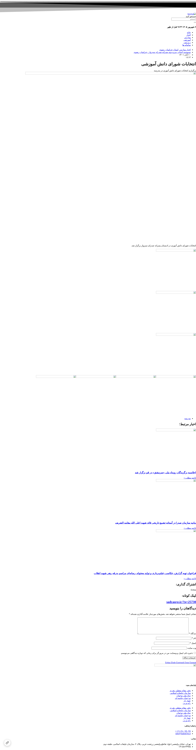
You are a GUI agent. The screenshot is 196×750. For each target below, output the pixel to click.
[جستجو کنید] (195, 22)
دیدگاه (192, 633)
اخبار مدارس (185, 50)
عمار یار (187, 701)
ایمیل (193, 643)
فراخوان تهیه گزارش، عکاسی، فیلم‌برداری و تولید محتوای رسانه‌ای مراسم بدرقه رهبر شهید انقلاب (145, 573)
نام (194, 638)
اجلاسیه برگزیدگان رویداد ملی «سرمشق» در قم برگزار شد (165, 472)
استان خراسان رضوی (168, 50)
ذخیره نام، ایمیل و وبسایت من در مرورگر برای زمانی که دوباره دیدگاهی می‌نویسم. (157, 653)
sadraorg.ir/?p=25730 (181, 602)
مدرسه (187, 418)
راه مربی (187, 703)
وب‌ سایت (191, 648)
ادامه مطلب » (190, 478)
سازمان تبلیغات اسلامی (180, 693)
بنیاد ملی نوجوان (183, 696)
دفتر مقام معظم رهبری (180, 690)
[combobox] (183, 19)
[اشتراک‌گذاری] (7, 742)
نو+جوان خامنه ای (183, 698)
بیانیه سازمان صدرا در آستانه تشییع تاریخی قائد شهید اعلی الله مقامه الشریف (155, 522)
